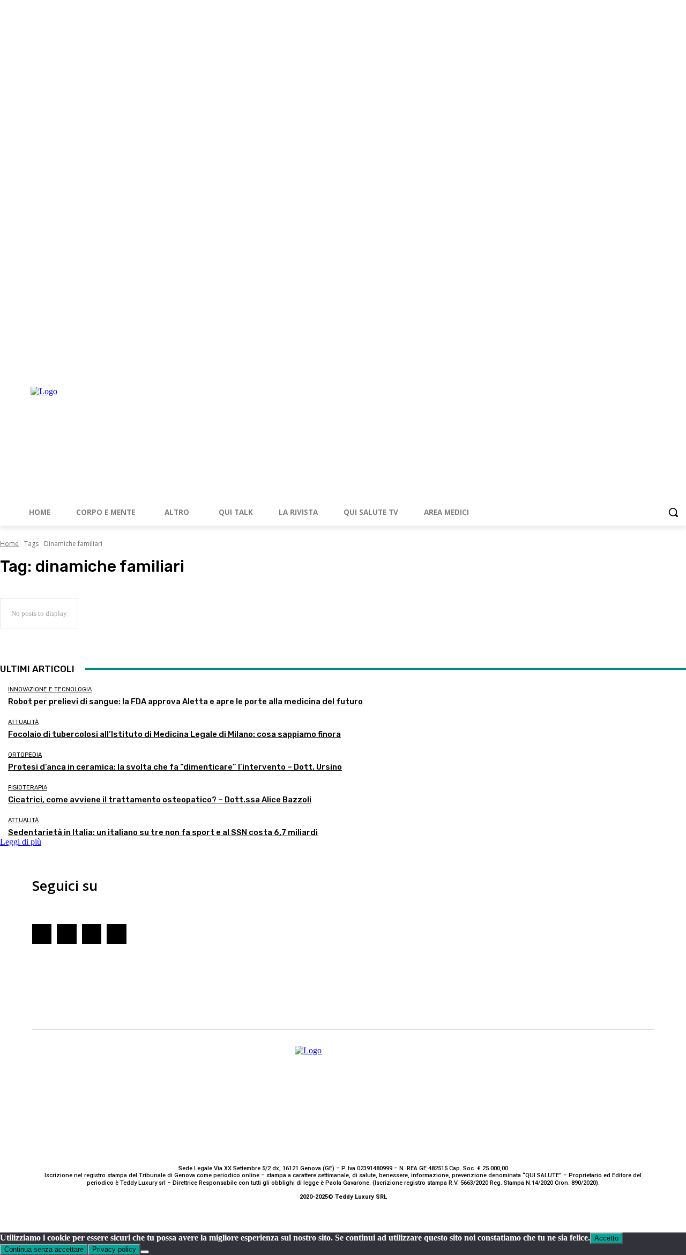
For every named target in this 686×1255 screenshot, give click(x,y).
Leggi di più (20, 841)
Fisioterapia (27, 788)
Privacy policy (114, 1249)
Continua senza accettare (44, 1249)
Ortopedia (25, 755)
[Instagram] (650, 364)
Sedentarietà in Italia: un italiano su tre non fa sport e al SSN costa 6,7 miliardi (163, 832)
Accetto (606, 1238)
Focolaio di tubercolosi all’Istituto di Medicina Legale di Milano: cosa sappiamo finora (174, 734)
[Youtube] (665, 364)
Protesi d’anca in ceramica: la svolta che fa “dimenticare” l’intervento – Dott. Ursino (175, 767)
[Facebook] (635, 364)
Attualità (23, 722)
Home (9, 543)
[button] (673, 512)
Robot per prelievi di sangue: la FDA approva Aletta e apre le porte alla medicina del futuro (185, 701)
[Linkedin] (680, 364)
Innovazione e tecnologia (50, 689)
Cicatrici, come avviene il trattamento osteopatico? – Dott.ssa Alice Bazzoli (159, 799)
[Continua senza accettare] (144, 1251)
